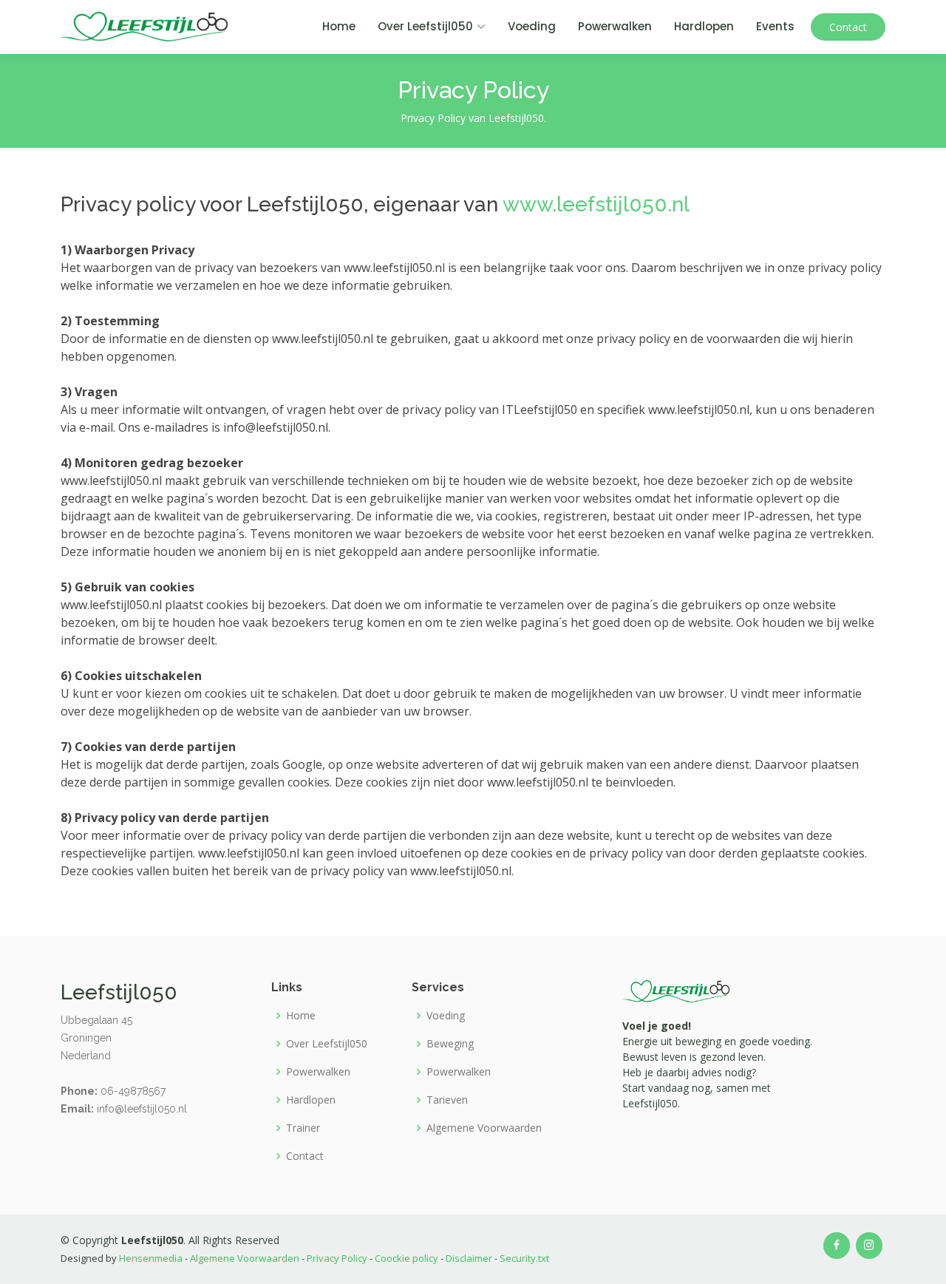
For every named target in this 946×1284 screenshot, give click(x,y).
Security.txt (524, 1258)
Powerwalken (615, 26)
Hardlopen (704, 26)
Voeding (532, 26)
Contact (848, 27)
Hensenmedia (151, 1258)
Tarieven (447, 1100)
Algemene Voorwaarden (484, 1128)
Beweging (450, 1044)
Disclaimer (470, 1258)
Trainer (303, 1128)
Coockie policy (407, 1258)
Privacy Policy (338, 1258)
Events (775, 26)
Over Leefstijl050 (326, 1044)
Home (338, 26)
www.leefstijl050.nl (596, 204)
